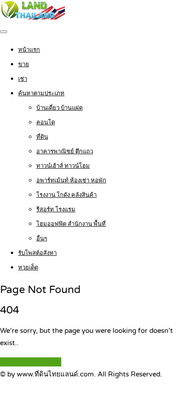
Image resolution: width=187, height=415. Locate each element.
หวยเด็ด (28, 267)
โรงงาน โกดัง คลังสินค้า (66, 195)
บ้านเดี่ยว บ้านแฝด (59, 108)
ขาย (23, 64)
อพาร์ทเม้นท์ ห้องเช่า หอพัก (71, 180)
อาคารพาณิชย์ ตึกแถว (64, 151)
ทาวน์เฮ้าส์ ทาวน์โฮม (63, 166)
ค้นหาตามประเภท (41, 93)
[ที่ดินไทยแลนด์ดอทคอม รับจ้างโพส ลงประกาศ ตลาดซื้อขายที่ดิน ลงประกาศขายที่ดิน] (32, 17)
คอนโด (45, 122)
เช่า (22, 79)
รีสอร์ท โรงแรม (55, 209)
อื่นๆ (41, 238)
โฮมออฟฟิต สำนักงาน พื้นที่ (71, 224)
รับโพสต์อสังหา (37, 253)
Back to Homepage (30, 362)
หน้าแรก (29, 50)
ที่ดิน (42, 137)
